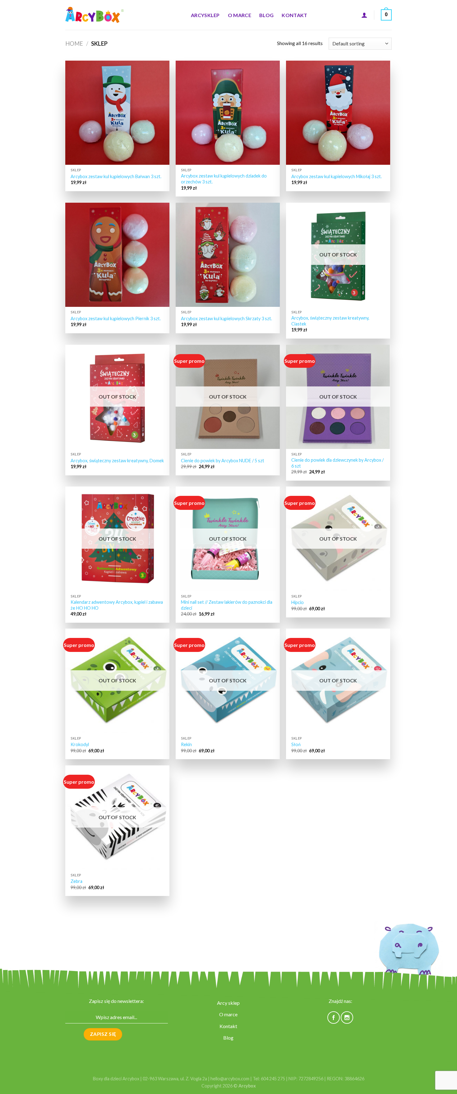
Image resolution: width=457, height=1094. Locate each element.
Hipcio (297, 602)
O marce (239, 15)
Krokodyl (80, 744)
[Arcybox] (96, 15)
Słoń (296, 744)
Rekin (186, 744)
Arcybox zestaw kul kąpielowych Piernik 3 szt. (116, 318)
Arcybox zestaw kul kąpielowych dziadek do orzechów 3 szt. (224, 178)
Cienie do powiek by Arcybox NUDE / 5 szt (222, 460)
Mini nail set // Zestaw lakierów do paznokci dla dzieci (226, 605)
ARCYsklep (205, 15)
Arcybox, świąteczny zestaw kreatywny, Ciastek (330, 320)
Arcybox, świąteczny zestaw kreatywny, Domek (117, 460)
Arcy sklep (228, 1003)
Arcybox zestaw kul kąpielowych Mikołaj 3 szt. (336, 176)
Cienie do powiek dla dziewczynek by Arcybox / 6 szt (337, 463)
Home (74, 43)
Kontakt (294, 15)
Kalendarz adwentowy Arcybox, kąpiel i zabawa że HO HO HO (117, 605)
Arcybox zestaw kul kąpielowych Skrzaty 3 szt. (226, 318)
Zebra (76, 881)
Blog (266, 15)
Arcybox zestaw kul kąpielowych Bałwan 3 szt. (116, 176)
